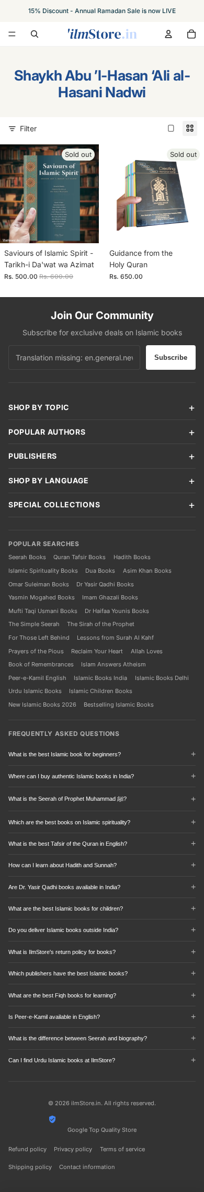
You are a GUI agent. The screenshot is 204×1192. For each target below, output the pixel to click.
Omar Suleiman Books (38, 584)
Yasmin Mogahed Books (41, 597)
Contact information (87, 1167)
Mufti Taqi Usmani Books (42, 611)
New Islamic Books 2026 (42, 704)
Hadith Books (132, 557)
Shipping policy (30, 1167)
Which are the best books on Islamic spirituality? (69, 822)
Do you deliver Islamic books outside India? (63, 930)
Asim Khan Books (147, 570)
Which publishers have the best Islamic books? (68, 973)
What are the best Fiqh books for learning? (62, 995)
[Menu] (12, 34)
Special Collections (54, 504)
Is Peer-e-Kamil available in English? (54, 1017)
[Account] (168, 34)
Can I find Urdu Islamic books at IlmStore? (61, 1060)
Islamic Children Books (100, 691)
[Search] (34, 34)
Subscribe (170, 357)
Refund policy (27, 1149)
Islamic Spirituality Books (43, 570)
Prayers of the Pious (36, 651)
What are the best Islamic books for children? (65, 908)
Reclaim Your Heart (97, 651)
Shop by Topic (38, 407)
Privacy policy (73, 1149)
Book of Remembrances (41, 664)
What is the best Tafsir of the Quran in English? (67, 844)
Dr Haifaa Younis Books (117, 611)
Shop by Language (48, 480)
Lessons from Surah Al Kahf (115, 637)
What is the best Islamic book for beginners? (64, 754)
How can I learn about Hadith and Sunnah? (62, 865)
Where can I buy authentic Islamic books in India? (71, 776)
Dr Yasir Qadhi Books (105, 584)
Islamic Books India (100, 678)
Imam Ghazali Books (110, 597)
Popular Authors (47, 431)
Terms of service (122, 1149)
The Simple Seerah (34, 624)
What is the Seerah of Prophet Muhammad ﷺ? (67, 799)
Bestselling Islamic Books (119, 704)
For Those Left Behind (39, 637)
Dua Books (100, 570)
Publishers (32, 455)
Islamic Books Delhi (162, 678)
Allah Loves (147, 651)
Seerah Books (27, 557)
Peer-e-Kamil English (37, 678)
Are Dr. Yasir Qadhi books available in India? (64, 887)
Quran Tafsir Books (79, 557)
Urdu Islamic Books (35, 691)
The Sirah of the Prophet (100, 624)
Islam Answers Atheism (113, 664)
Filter (28, 128)
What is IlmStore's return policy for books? (62, 952)
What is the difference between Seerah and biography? (77, 1038)
